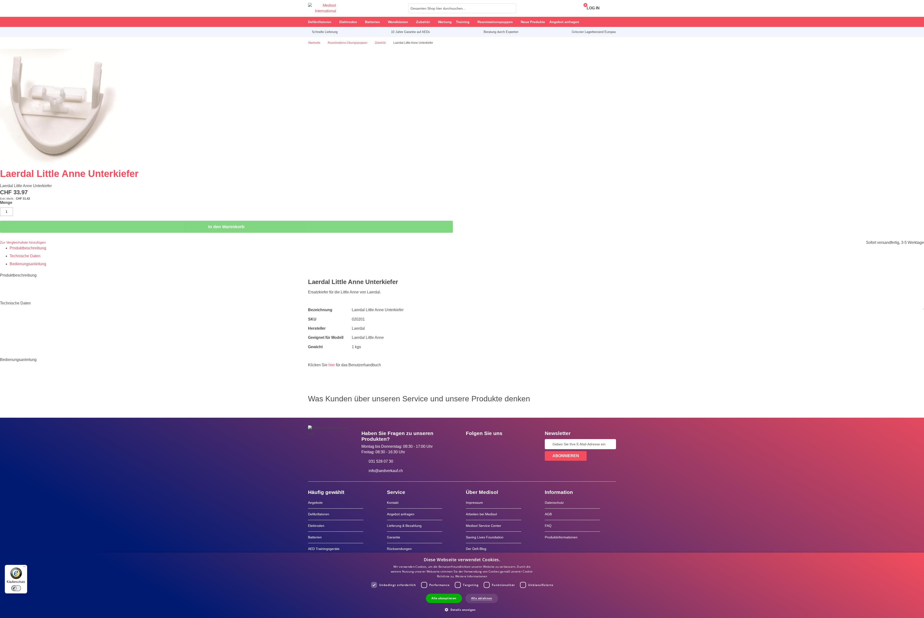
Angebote (315, 502)
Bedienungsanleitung (28, 264)
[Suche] (511, 8)
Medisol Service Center (483, 526)
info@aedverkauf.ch (386, 471)
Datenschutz (554, 502)
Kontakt (392, 502)
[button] (462, 609)
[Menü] (24, 568)
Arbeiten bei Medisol (481, 514)
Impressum (474, 502)
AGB (548, 514)
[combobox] (462, 8)
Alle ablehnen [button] (481, 598)
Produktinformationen (561, 537)
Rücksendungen (399, 549)
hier (331, 365)
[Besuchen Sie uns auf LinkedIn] (485, 444)
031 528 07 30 (381, 461)
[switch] (16, 588)
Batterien (315, 537)
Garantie (393, 537)
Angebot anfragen (400, 514)
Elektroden (316, 526)
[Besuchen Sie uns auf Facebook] (471, 444)
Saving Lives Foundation (484, 537)
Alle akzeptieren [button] (443, 598)
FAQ (548, 526)
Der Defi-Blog (476, 549)
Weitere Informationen (471, 576)
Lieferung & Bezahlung (404, 526)
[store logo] (322, 8)
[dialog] (462, 585)
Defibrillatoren (318, 514)
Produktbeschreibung (28, 248)
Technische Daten (25, 256)
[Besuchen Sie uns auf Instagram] (499, 444)
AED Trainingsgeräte (324, 549)
